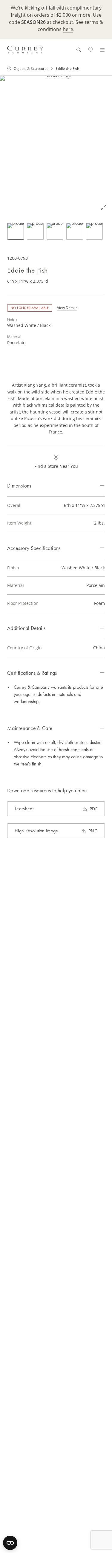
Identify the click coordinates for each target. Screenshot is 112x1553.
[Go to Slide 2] (35, 231)
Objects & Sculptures (31, 68)
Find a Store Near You (56, 466)
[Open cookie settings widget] (10, 1543)
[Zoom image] (103, 207)
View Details (67, 307)
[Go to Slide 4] (74, 231)
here (68, 29)
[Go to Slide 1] (15, 231)
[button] (56, 146)
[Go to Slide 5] (94, 231)
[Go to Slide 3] (55, 231)
